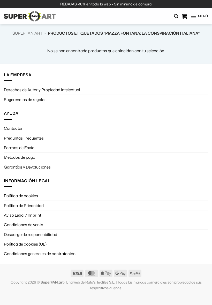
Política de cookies (21, 196)
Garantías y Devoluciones (27, 167)
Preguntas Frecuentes (24, 138)
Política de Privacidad (24, 205)
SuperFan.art (27, 33)
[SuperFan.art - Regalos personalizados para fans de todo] (30, 16)
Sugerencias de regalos (25, 99)
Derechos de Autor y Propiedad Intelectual (42, 90)
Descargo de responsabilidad (30, 234)
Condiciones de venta (23, 224)
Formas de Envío (19, 147)
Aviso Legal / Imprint (22, 215)
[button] (176, 16)
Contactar (13, 128)
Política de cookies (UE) (25, 244)
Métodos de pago (19, 157)
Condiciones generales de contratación (39, 253)
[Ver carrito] (184, 16)
